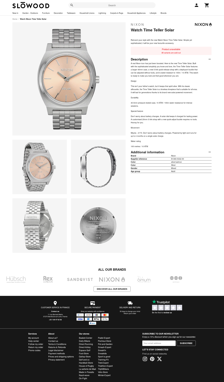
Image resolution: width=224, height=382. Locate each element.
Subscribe (186, 343)
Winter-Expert (104, 375)
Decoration (58, 13)
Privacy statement (56, 359)
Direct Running (86, 344)
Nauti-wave (84, 375)
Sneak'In (102, 350)
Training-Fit (103, 359)
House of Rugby (86, 365)
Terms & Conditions (57, 344)
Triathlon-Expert (105, 365)
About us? (53, 337)
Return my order (35, 347)
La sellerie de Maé (87, 368)
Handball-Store (86, 362)
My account (33, 337)
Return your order (130, 313)
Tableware (71, 13)
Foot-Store (84, 353)
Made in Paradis (86, 372)
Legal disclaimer (55, 350)
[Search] (72, 5)
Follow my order (35, 344)
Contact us (55, 311)
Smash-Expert (104, 347)
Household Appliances (136, 13)
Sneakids (102, 353)
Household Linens (87, 13)
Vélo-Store (103, 372)
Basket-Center (85, 337)
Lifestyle (153, 13)
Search (112, 5)
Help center (33, 340)
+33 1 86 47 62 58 (55, 319)
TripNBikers (103, 368)
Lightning (102, 13)
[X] (159, 359)
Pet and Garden (105, 344)
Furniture (46, 13)
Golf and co (84, 359)
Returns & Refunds (57, 347)
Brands (163, 13)
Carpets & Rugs (116, 13)
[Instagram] (145, 359)
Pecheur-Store (104, 340)
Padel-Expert (104, 337)
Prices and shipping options (61, 356)
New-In (15, 13)
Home (14, 19)
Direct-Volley (85, 347)
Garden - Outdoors (30, 13)
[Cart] (206, 5)
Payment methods (56, 353)
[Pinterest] (152, 359)
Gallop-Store (85, 356)
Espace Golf (84, 350)
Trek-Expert (103, 362)
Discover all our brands (112, 288)
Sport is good (104, 356)
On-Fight (83, 378)
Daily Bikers (84, 340)
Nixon (137, 24)
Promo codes (34, 350)
